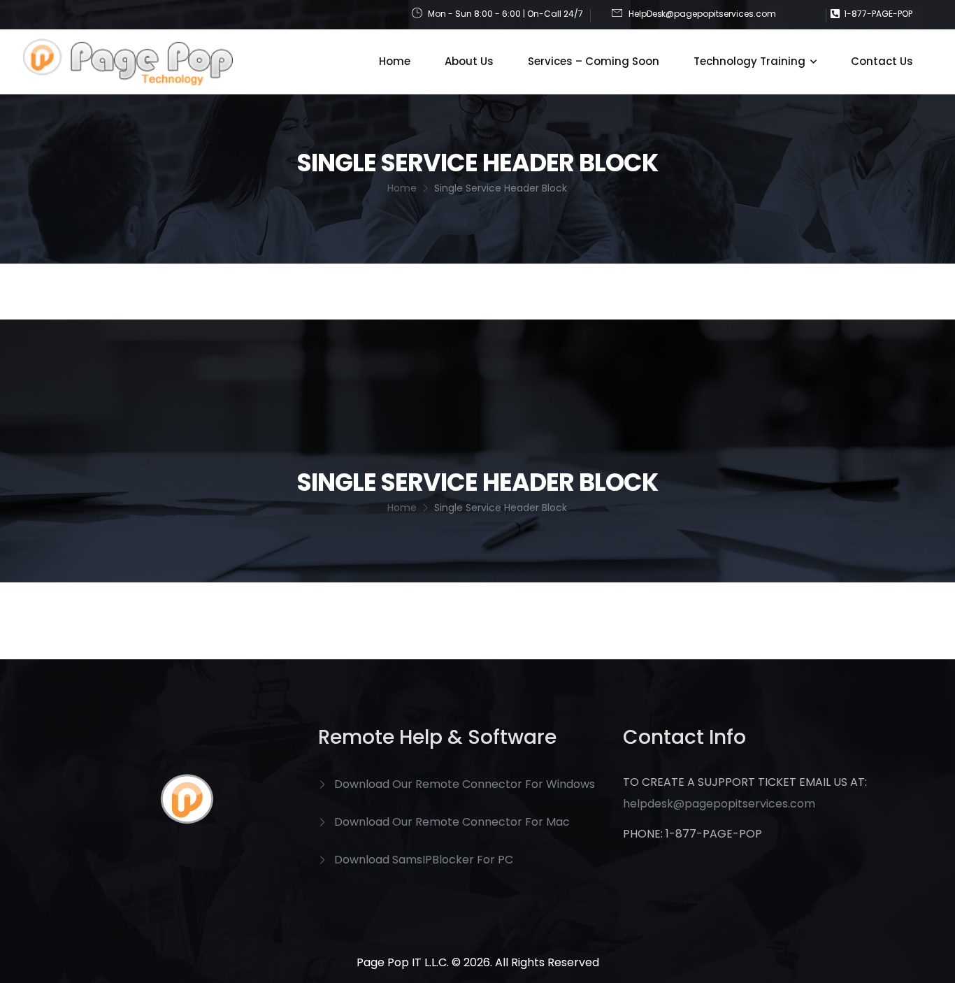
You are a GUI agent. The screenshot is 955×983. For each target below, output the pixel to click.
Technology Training (749, 61)
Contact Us (882, 61)
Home (394, 61)
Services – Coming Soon (593, 61)
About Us (469, 61)
